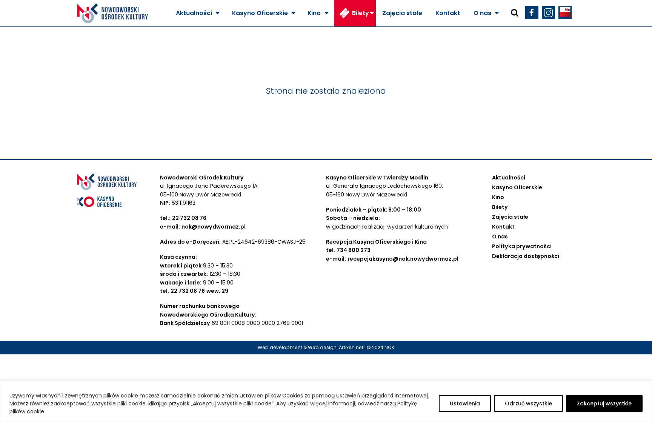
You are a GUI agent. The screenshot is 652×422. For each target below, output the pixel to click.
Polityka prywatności (522, 246)
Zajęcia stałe (402, 13)
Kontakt (447, 13)
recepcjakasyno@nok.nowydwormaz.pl (403, 259)
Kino (314, 13)
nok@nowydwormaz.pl (213, 226)
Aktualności (194, 13)
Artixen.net (351, 347)
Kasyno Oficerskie (260, 13)
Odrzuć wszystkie (528, 403)
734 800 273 (354, 250)
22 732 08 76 (189, 218)
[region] (326, 401)
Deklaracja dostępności (525, 256)
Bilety (360, 13)
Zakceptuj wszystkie (604, 403)
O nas (482, 13)
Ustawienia (465, 403)
